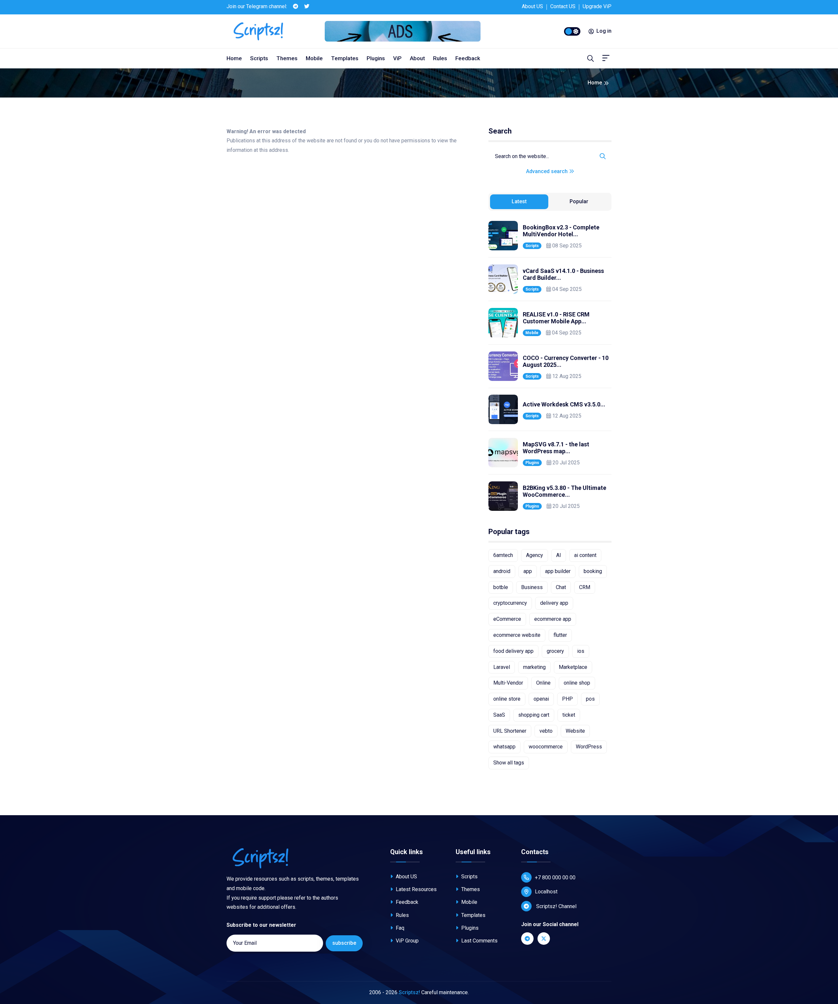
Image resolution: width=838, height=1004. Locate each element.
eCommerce (507, 619)
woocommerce (546, 747)
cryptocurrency (510, 603)
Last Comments (479, 941)
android (501, 571)
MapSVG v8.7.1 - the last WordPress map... (556, 448)
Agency (534, 555)
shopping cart (533, 715)
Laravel (501, 667)
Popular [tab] (579, 201)
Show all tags (508, 763)
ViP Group (406, 941)
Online (543, 683)
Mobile (314, 58)
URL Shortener (509, 731)
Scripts (259, 58)
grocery (555, 651)
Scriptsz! (409, 992)
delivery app (554, 603)
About (417, 58)
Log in (603, 31)
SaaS (499, 715)
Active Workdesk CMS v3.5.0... (564, 404)
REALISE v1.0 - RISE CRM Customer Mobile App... (556, 318)
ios (580, 651)
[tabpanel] (549, 366)
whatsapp (504, 747)
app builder (558, 571)
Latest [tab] (519, 201)
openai (541, 699)
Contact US (562, 6)
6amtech (503, 555)
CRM (584, 587)
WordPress (589, 747)
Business (532, 587)
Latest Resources (415, 889)
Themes (287, 58)
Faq (399, 928)
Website (575, 731)
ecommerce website (516, 635)
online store (506, 699)
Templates (344, 58)
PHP (567, 699)
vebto (546, 731)
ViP (397, 58)
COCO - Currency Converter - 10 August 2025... (566, 361)
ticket (568, 715)
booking (593, 571)
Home (234, 58)
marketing (534, 667)
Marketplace (573, 667)
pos (590, 699)
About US (532, 6)
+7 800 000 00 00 (555, 877)
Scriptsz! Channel (555, 906)
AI (558, 555)
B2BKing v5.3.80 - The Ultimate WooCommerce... (564, 491)
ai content (585, 555)
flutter (560, 635)
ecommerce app (552, 619)
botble (500, 587)
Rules (440, 58)
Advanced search (547, 171)
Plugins (376, 58)
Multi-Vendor (508, 683)
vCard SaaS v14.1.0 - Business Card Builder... (563, 274)
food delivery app (513, 651)
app (527, 571)
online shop (577, 683)
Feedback (467, 58)
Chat (561, 587)
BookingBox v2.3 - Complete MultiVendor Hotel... (561, 231)
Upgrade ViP (597, 6)
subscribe (344, 943)
